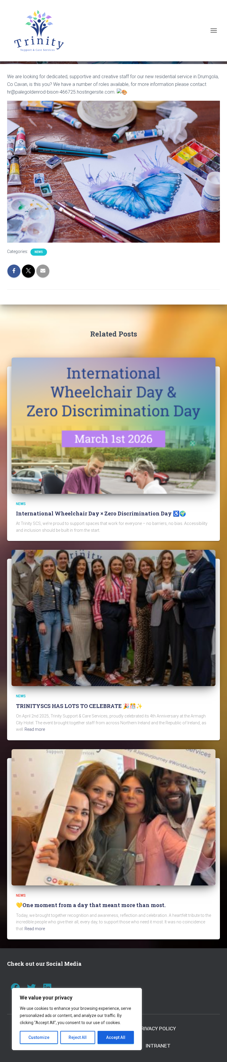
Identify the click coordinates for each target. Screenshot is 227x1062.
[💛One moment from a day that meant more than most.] (113, 817)
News (39, 252)
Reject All (78, 1037)
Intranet (158, 1046)
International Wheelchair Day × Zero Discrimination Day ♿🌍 (101, 513)
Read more (35, 729)
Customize (38, 1037)
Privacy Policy (157, 1028)
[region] (77, 1019)
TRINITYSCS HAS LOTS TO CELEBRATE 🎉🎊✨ (79, 705)
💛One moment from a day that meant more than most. (91, 905)
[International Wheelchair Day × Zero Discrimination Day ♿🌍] (113, 425)
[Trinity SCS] (41, 30)
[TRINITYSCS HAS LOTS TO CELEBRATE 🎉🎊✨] (113, 617)
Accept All (115, 1037)
